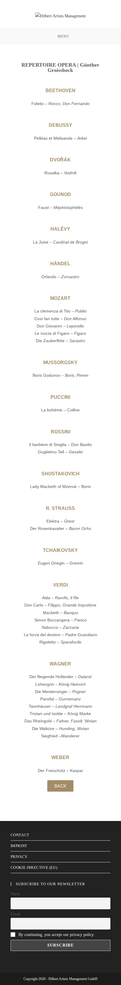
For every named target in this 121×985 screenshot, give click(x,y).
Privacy (19, 856)
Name (15, 894)
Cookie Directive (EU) (34, 867)
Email (16, 914)
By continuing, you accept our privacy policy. (57, 934)
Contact (20, 835)
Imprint (19, 846)
